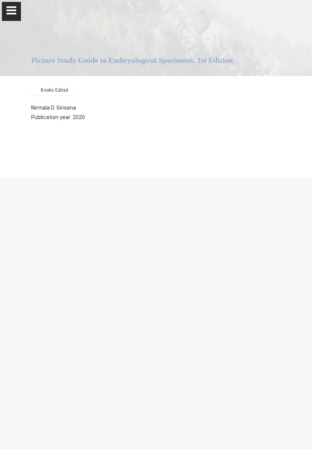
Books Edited (54, 90)
